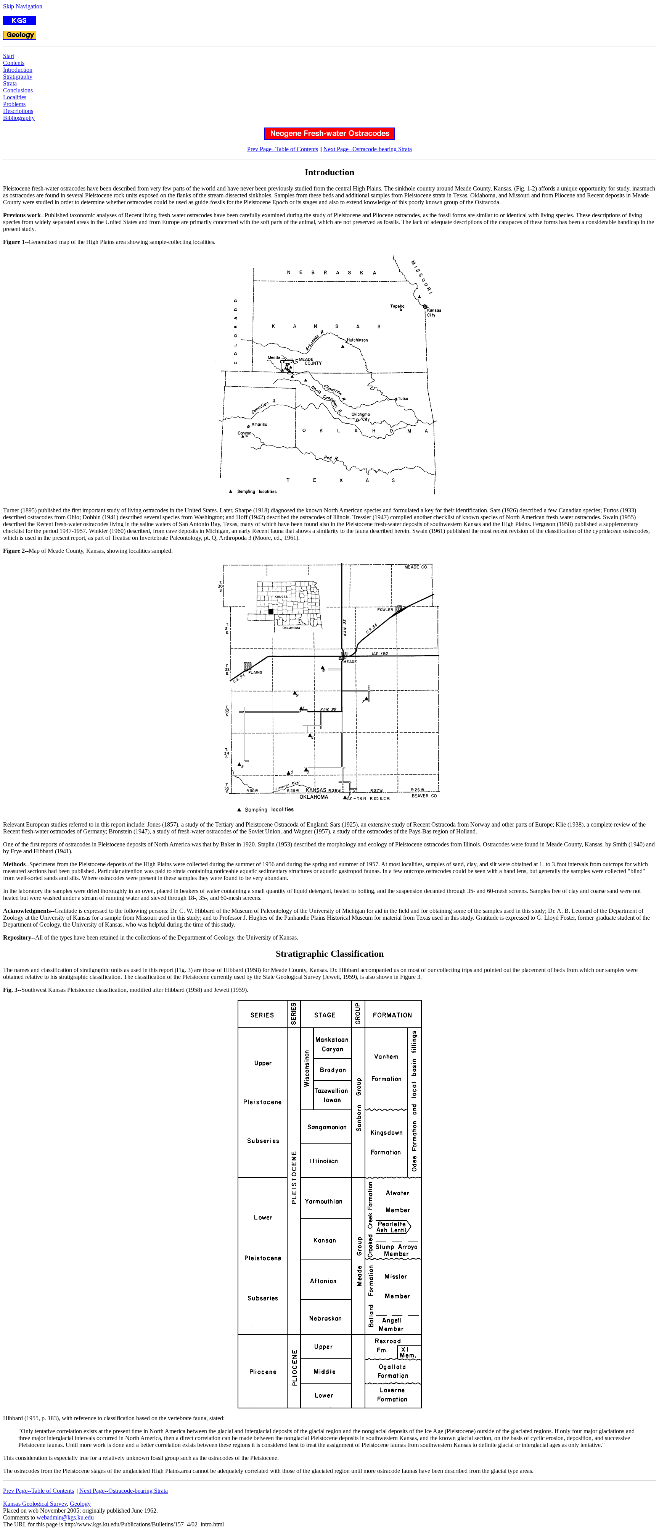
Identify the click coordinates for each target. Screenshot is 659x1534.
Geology (80, 1503)
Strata (10, 83)
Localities (14, 97)
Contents (13, 63)
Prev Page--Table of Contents (282, 149)
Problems (14, 104)
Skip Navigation (22, 6)
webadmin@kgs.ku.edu (65, 1517)
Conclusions (18, 90)
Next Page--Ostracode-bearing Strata (367, 149)
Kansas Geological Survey (35, 1503)
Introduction (17, 69)
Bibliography (19, 118)
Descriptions (18, 111)
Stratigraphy (17, 76)
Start (8, 56)
